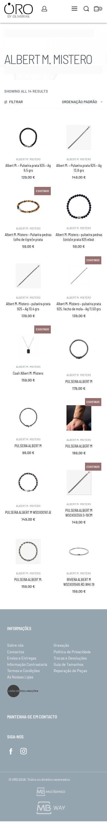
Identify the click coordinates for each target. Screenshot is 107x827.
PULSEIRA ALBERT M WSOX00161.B (28, 512)
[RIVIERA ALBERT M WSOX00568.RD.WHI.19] (79, 551)
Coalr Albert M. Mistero (28, 373)
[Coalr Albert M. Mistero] (28, 345)
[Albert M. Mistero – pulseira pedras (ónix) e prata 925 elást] (79, 206)
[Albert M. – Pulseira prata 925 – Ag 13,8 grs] (79, 137)
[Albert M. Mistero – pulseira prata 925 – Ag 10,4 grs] (28, 276)
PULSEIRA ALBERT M (78, 381)
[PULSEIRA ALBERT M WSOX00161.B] (28, 483)
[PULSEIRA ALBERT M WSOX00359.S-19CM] (79, 482)
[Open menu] (74, 8)
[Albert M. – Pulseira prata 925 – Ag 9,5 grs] (28, 137)
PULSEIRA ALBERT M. (28, 580)
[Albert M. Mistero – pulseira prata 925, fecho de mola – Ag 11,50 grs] (79, 276)
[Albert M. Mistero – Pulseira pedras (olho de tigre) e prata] (28, 206)
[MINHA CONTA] (44, 9)
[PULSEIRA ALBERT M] (79, 349)
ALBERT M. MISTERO (28, 159)
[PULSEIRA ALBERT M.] (28, 551)
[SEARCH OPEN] (86, 9)
